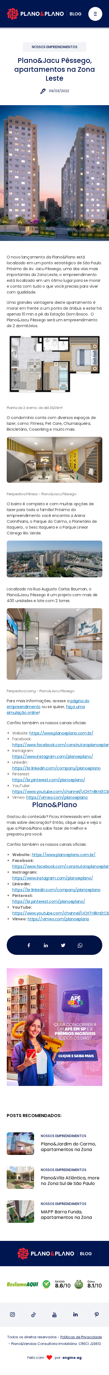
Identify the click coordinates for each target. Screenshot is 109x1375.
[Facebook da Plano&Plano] (29, 945)
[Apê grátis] (54, 1020)
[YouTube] (54, 1314)
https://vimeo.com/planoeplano (58, 919)
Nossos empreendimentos (54, 47)
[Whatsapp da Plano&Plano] (80, 945)
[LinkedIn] (75, 1314)
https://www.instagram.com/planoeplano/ (52, 878)
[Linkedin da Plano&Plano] (46, 945)
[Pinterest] (96, 1314)
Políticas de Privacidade (81, 1337)
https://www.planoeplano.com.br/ (64, 854)
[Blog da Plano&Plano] (44, 13)
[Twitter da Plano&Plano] (63, 945)
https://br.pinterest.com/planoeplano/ (48, 901)
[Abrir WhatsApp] (95, 1360)
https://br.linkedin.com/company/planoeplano (56, 890)
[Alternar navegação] (95, 14)
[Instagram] (12, 1314)
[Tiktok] (33, 1314)
